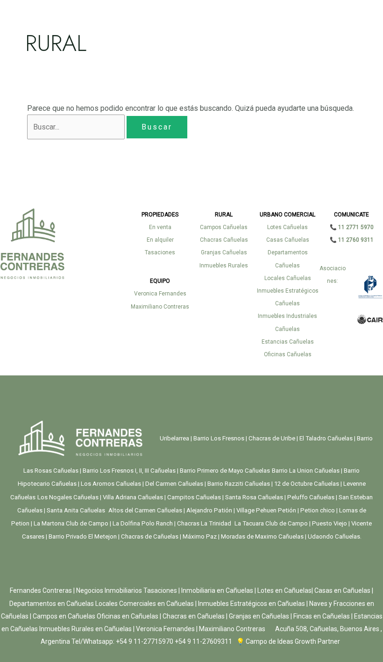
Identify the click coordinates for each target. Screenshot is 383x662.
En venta (160, 227)
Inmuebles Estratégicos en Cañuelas (251, 603)
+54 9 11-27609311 (203, 641)
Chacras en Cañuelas (194, 616)
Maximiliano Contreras (160, 306)
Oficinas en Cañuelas (127, 616)
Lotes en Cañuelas (284, 590)
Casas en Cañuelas (342, 590)
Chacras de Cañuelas (149, 536)
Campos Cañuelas (224, 227)
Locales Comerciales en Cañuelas (145, 603)
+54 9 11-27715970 (144, 641)
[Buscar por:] (77, 126)
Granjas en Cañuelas (259, 616)
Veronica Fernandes (160, 293)
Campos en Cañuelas (64, 616)
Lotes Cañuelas (287, 227)
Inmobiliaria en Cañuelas (217, 590)
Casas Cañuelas (287, 240)
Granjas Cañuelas (224, 252)
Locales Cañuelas (287, 278)
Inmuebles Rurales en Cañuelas (85, 629)
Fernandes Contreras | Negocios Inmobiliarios (76, 590)
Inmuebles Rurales (223, 265)
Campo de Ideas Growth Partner (292, 641)
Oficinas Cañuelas (288, 354)
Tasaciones (160, 252)
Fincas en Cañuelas (321, 616)
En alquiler (160, 240)
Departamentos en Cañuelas (51, 603)
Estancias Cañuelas (288, 341)
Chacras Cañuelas (224, 240)
